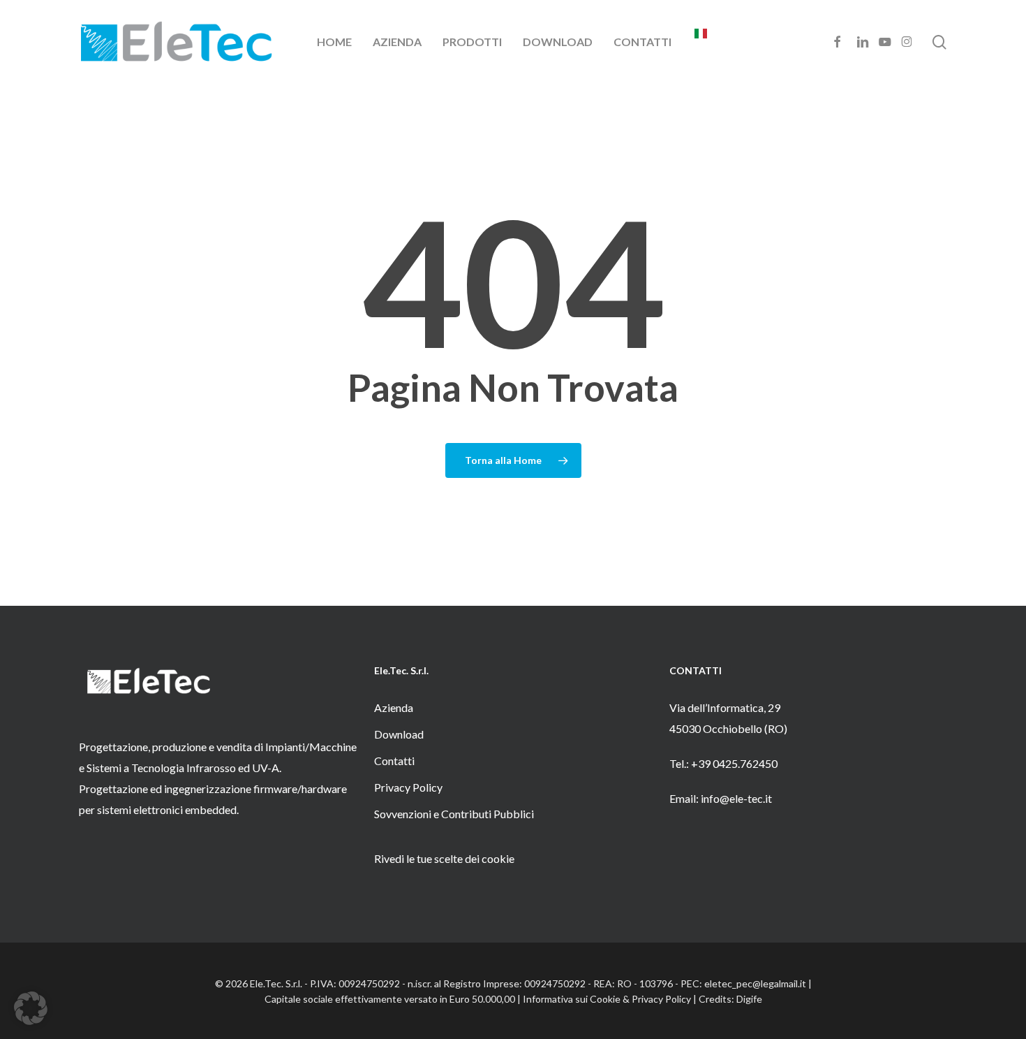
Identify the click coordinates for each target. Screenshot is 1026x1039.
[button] (30, 1008)
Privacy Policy (408, 787)
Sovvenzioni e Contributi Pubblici (454, 813)
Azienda (393, 707)
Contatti (394, 760)
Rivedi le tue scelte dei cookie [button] (444, 858)
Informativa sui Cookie (571, 999)
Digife (749, 999)
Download (399, 734)
